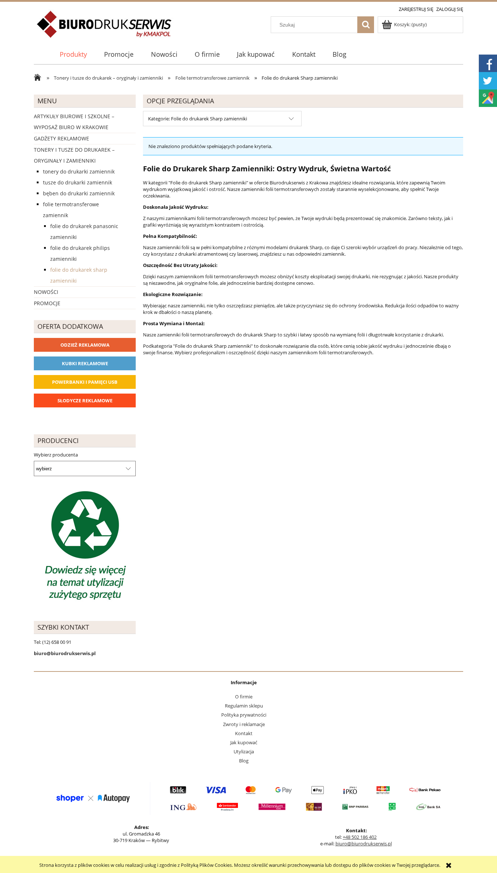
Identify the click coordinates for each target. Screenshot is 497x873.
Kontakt (244, 733)
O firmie (244, 696)
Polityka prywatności (243, 714)
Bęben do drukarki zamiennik (79, 193)
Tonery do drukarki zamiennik (79, 171)
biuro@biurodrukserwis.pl (363, 843)
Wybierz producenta (56, 454)
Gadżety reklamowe (61, 138)
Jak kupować (243, 742)
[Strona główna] (104, 28)
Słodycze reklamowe (84, 400)
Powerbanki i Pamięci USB (85, 382)
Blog (244, 760)
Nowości (46, 291)
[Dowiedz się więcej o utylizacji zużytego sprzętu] (85, 546)
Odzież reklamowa (85, 345)
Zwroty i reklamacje (244, 724)
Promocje (47, 303)
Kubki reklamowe (85, 363)
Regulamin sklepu (244, 705)
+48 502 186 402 (360, 837)
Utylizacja (244, 751)
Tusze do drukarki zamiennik (77, 182)
